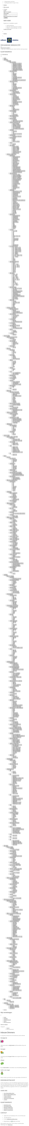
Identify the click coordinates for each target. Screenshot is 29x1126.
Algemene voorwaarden (9, 1098)
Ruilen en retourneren (8, 1110)
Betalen (5, 5)
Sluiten (5, 10)
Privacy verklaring (7, 1095)
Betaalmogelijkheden (8, 1107)
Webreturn (10, 1124)
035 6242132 (5, 54)
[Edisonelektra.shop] (9, 42)
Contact (5, 1099)
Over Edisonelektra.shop (9, 1093)
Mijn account (6, 7)
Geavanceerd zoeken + (5, 47)
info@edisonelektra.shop (12, 1119)
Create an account (7, 29)
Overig (8, 1028)
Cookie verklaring (7, 1097)
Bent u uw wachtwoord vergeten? (10, 16)
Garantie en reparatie (8, 1108)
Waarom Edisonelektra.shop (10, 1094)
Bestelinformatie (7, 1105)
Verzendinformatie (8, 1106)
